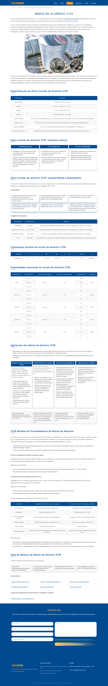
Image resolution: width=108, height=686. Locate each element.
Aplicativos (79, 3)
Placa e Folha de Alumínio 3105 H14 (50, 581)
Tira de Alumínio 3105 (75, 587)
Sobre (62, 3)
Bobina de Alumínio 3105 (47, 587)
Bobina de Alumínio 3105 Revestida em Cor (23, 598)
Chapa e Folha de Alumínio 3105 (20, 581)
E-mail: (77, 670)
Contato (93, 3)
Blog (86, 3)
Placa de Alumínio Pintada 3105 (20, 587)
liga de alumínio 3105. (72, 19)
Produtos (69, 3)
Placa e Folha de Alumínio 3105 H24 (79, 581)
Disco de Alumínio (30, 7)
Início (55, 3)
